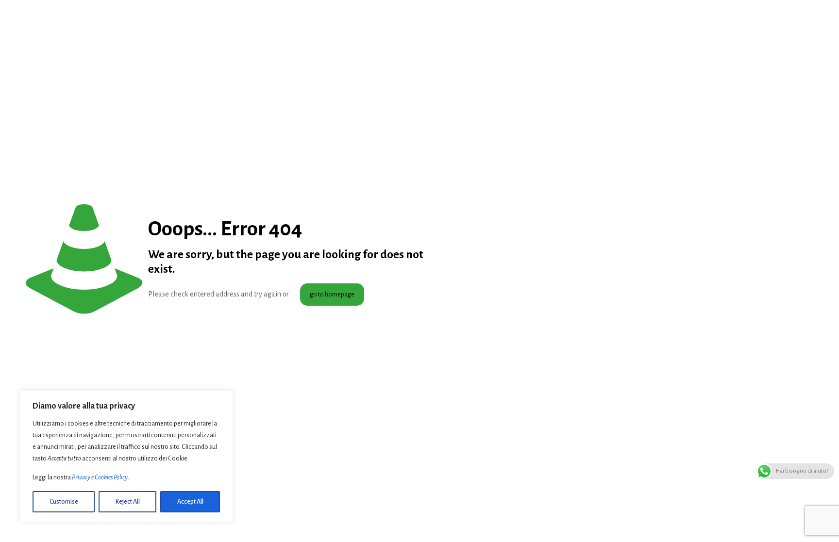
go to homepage (332, 294)
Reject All (128, 501)
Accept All (190, 501)
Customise (64, 501)
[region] (126, 456)
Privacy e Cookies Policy (100, 477)
